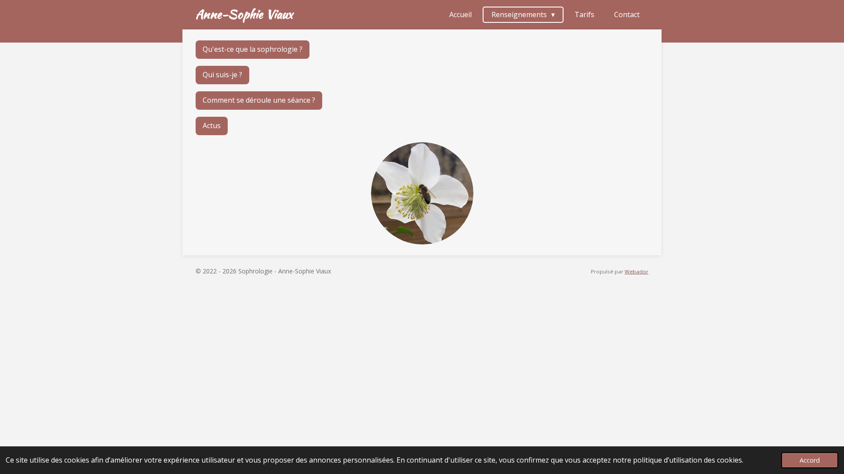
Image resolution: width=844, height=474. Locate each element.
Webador (636, 271)
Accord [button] (810, 460)
